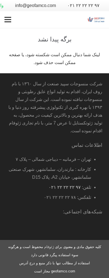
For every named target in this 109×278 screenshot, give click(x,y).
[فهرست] (8, 20)
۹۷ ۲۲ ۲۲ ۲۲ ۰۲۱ (65, 187)
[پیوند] (96, 19)
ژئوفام (49, 247)
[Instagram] (52, 227)
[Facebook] (85, 227)
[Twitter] (74, 227)
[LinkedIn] (63, 227)
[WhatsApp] (96, 227)
